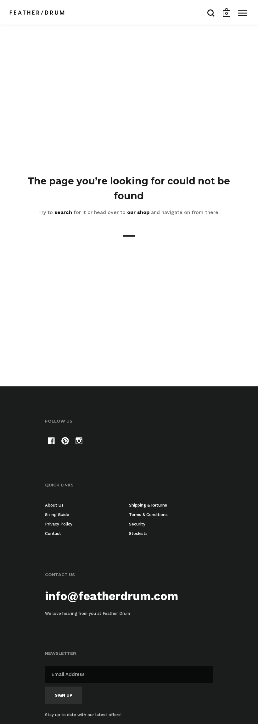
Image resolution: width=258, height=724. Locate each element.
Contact (53, 533)
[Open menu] (242, 12)
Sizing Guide (57, 514)
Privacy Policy (58, 524)
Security (137, 524)
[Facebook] (51, 442)
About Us (54, 505)
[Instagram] (79, 442)
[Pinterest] (65, 442)
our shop (138, 212)
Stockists (138, 533)
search (63, 212)
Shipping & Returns (148, 505)
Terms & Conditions (148, 514)
